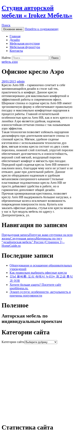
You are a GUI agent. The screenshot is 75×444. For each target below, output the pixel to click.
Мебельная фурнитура (25, 47)
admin (21, 81)
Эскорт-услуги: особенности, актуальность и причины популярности (40, 293)
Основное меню (12, 29)
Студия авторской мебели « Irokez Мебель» (37, 11)
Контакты (16, 50)
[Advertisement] (37, 381)
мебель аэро (10, 61)
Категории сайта (13, 342)
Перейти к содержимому (42, 29)
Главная (15, 36)
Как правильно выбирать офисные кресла (38, 272)
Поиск (6, 25)
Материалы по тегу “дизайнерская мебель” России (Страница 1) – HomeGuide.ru (33, 242)
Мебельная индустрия (25, 43)
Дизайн (15, 40)
